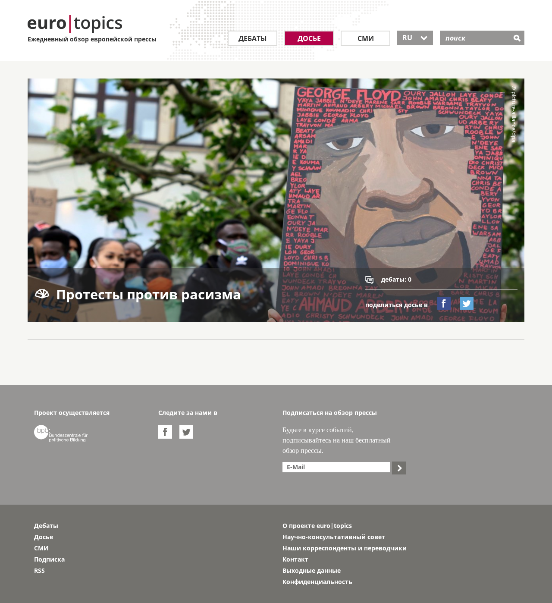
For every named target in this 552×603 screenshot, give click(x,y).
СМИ (366, 38)
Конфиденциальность (317, 582)
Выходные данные (311, 570)
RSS (39, 570)
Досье (309, 38)
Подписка (49, 559)
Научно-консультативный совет (333, 537)
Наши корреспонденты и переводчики (344, 548)
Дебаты (252, 38)
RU (415, 37)
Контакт (295, 559)
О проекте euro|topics (317, 525)
